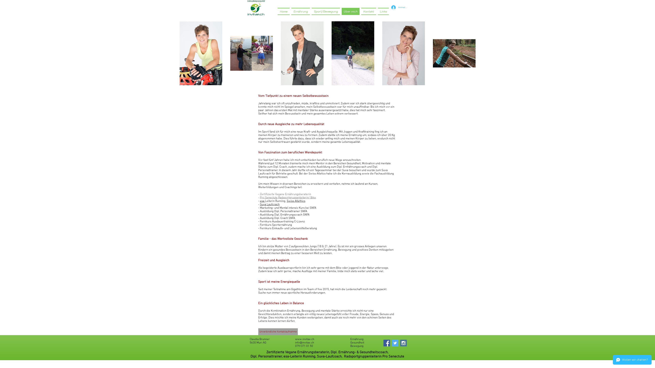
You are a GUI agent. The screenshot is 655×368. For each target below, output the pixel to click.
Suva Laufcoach (270, 204)
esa (262, 201)
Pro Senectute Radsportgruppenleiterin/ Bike (288, 198)
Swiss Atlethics (296, 201)
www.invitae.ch (304, 339)
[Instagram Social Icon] (403, 343)
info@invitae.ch (304, 342)
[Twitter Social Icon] (395, 343)
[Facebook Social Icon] (386, 343)
